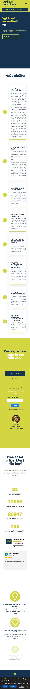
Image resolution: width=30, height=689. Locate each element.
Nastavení (21, 686)
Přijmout (5, 686)
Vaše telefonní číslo (12, 397)
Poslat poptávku (11, 36)
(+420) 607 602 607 (16, 426)
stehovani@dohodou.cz (16, 428)
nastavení (25, 683)
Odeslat (15, 405)
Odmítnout (13, 686)
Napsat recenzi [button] (18, 546)
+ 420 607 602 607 (16, 9)
